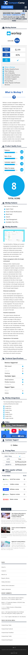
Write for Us (4, 574)
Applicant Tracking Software (18, 541)
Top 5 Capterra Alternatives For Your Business (15, 616)
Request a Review (5, 578)
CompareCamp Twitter (6, 625)
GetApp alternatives (5, 582)
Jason (2, 612)
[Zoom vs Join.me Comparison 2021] (5, 530)
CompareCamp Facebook (7, 629)
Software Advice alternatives (7, 585)
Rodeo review (14, 499)
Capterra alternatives (6, 589)
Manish (3, 602)
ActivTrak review (15, 479)
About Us (3, 567)
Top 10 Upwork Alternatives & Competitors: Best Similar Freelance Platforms (19, 515)
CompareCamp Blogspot (6, 640)
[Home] (14, 2)
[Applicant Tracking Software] (5, 544)
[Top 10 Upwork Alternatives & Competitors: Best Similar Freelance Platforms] (5, 516)
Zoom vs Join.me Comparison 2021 (19, 528)
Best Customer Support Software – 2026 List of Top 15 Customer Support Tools (12, 598)
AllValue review (14, 489)
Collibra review (14, 484)
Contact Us (3, 571)
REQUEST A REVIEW (7, 7)
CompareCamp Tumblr (6, 636)
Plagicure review (15, 494)
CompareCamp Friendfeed (7, 632)
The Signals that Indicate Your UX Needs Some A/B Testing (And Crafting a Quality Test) (12, 612)
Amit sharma (4, 597)
